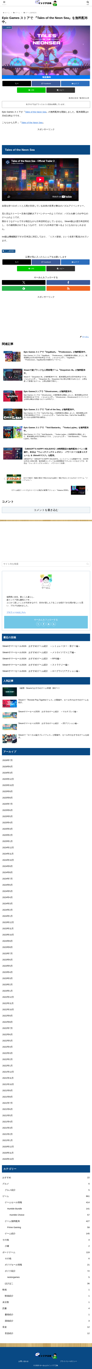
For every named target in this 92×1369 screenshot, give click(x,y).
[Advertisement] (46, 136)
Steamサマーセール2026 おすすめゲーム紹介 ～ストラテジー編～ (35, 665)
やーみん (46, 588)
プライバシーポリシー (68, 1361)
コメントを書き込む (46, 509)
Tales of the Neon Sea (35, 112)
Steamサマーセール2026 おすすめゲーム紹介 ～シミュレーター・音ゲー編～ (41, 646)
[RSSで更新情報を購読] (68, 288)
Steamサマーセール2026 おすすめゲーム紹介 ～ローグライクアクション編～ (41, 671)
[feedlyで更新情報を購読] (24, 288)
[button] (60, 90)
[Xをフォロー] (24, 282)
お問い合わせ (23, 1361)
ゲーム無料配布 (10, 251)
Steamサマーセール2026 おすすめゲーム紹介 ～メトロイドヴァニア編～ (39, 652)
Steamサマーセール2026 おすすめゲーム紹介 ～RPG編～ (31, 658)
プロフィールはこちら (16, 612)
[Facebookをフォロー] (68, 282)
